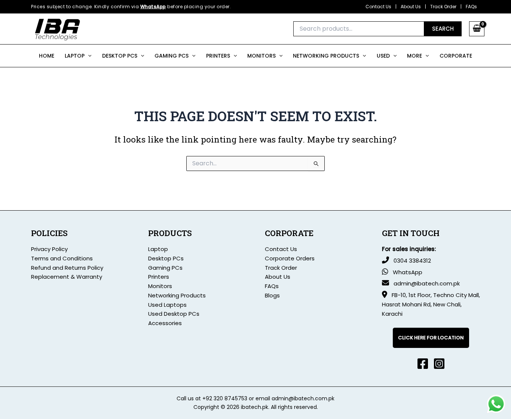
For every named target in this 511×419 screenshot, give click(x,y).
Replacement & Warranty (66, 277)
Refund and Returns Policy (67, 268)
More (414, 55)
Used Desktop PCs (173, 314)
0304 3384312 (412, 260)
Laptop (75, 55)
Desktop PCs (119, 55)
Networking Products (326, 55)
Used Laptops (167, 305)
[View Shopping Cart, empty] (476, 28)
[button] (88, 56)
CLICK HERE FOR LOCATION (431, 337)
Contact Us (378, 6)
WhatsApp (153, 6)
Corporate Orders (290, 258)
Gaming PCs (165, 268)
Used (383, 55)
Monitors (261, 55)
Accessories (165, 323)
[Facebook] (423, 364)
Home (46, 55)
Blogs (272, 295)
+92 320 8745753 (224, 398)
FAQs (471, 6)
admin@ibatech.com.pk (427, 283)
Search (443, 29)
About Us (411, 6)
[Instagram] (439, 364)
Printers (218, 55)
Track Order (443, 6)
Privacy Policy (49, 249)
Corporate (456, 55)
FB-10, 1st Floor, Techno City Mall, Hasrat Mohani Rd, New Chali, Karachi (431, 304)
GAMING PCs (171, 55)
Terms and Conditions (62, 258)
